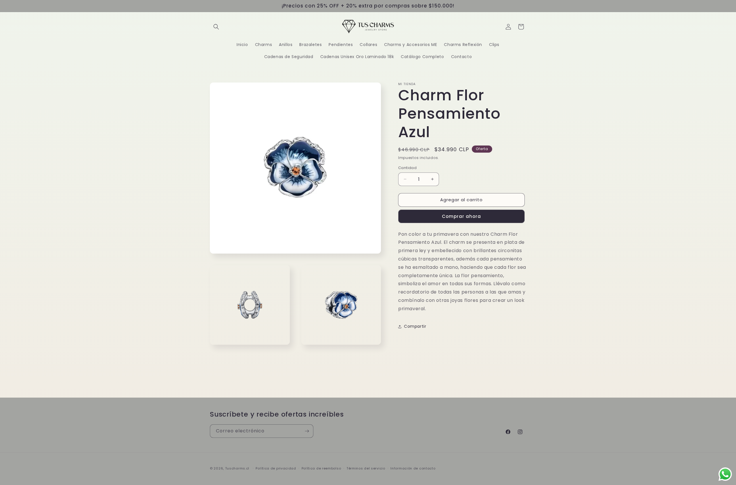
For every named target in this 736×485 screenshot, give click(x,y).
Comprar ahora (461, 216)
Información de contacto (412, 468)
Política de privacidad (276, 468)
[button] (216, 26)
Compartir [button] (415, 326)
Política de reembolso (321, 468)
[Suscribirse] (306, 431)
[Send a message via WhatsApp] (725, 474)
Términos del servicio (365, 468)
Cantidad (407, 167)
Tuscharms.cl (237, 468)
